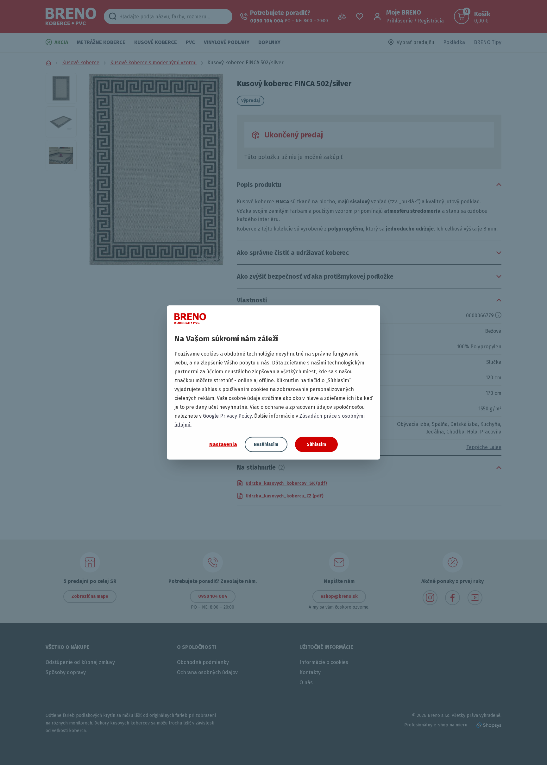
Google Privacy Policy (227, 416)
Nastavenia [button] (223, 444)
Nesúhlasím (266, 444)
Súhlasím (316, 444)
